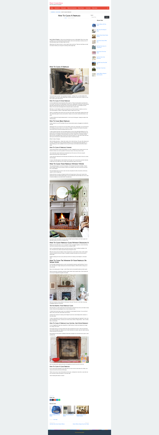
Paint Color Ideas (56, 3)
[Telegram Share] (57, 400)
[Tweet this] (53, 400)
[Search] (107, 8)
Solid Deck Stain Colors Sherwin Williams (57, 423)
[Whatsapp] (59, 400)
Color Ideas (55, 419)
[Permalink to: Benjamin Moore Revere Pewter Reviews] (83, 410)
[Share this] (51, 400)
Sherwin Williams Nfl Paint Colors (55, 415)
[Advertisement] (69, 29)
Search (92, 15)
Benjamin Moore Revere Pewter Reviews (81, 415)
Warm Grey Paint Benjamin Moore (68, 415)
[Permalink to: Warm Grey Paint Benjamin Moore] (69, 410)
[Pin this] (55, 400)
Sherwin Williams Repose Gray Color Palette (81, 423)
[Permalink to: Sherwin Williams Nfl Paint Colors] (56, 410)
